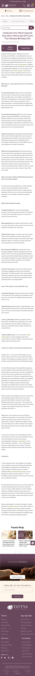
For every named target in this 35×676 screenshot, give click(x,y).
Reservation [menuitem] (5, 631)
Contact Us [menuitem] (4, 634)
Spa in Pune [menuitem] (25, 651)
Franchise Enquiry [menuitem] (26, 625)
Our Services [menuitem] (5, 651)
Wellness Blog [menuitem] (5, 625)
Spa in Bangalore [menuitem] (27, 645)
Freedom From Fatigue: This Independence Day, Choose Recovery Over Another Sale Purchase (8, 543)
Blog (7, 16)
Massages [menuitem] (4, 648)
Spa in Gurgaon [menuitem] (26, 648)
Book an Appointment (27, 10)
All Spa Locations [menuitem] (27, 656)
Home (3, 16)
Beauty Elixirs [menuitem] (5, 642)
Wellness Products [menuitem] (26, 631)
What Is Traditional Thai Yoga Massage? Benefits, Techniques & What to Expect (25, 543)
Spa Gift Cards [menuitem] (25, 619)
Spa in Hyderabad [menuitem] (27, 653)
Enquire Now (25, 48)
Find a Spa (9, 10)
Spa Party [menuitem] (24, 628)
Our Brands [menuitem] (4, 622)
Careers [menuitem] (3, 628)
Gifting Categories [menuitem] (26, 634)
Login (24, 1)
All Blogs (5, 21)
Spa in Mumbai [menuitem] (26, 642)
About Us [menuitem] (4, 619)
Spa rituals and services (18, 21)
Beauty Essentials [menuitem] (6, 645)
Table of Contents (10, 48)
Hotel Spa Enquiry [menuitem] (26, 622)
